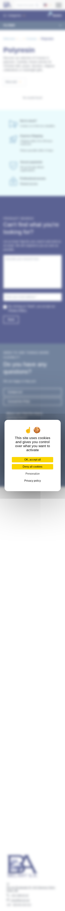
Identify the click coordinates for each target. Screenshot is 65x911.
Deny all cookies (32, 466)
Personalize (33, 473)
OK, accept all (32, 459)
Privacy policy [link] (32, 480)
